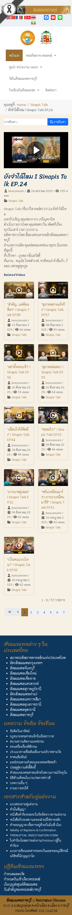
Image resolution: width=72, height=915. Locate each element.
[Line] (60, 17)
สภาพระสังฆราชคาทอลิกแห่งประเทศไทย (38, 657)
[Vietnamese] (28, 17)
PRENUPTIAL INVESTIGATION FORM (34, 835)
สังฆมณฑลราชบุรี (21, 714)
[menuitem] (14, 55)
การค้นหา (59, 122)
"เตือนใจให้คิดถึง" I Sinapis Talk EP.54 (18, 434)
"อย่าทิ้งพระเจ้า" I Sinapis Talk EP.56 (19, 371)
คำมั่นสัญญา (18, 809)
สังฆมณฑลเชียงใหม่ (23, 673)
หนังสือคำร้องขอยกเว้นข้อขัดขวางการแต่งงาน (38, 814)
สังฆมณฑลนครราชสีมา (25, 699)
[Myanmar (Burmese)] (33, 22)
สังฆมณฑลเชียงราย (23, 678)
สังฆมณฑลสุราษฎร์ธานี (25, 688)
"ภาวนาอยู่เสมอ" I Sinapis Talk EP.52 (18, 496)
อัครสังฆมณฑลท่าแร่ (23, 694)
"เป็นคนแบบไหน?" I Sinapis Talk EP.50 (18, 564)
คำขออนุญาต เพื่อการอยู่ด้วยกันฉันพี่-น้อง (35, 825)
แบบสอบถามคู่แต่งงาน (24, 804)
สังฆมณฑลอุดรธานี (23, 709)
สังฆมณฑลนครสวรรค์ (24, 683)
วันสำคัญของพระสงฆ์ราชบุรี (22, 889)
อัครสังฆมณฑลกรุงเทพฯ (26, 662)
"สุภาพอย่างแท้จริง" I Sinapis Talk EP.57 (53, 309)
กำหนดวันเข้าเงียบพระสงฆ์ (22, 879)
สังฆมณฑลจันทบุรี (22, 668)
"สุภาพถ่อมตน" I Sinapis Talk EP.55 (52, 371)
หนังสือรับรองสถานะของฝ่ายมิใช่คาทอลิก (35, 820)
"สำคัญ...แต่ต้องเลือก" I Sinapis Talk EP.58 (18, 309)
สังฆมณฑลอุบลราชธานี (25, 704)
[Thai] (33, 17)
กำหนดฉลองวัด (14, 874)
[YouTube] (53, 17)
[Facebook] (46, 17)
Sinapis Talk (15, 201)
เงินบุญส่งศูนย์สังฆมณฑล (20, 884)
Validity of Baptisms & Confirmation (33, 830)
